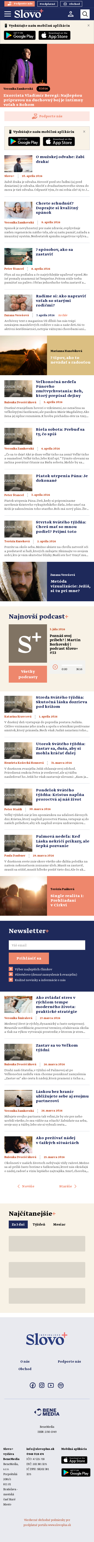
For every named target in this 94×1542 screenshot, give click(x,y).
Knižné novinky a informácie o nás (40, 980)
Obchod (24, 1369)
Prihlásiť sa (28, 958)
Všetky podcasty (28, 674)
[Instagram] (41, 1387)
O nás (25, 1362)
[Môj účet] (71, 14)
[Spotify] (60, 1388)
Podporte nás (69, 1362)
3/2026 (43, 89)
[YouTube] (51, 1387)
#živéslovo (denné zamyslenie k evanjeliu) (46, 975)
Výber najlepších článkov (33, 969)
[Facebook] (33, 1387)
